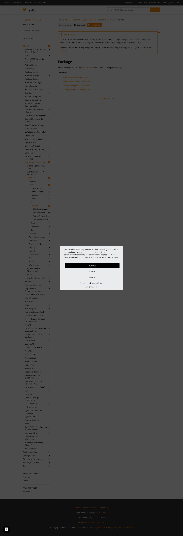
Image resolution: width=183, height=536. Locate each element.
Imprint (87, 287)
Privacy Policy (94, 287)
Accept (92, 265)
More (92, 277)
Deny (92, 271)
